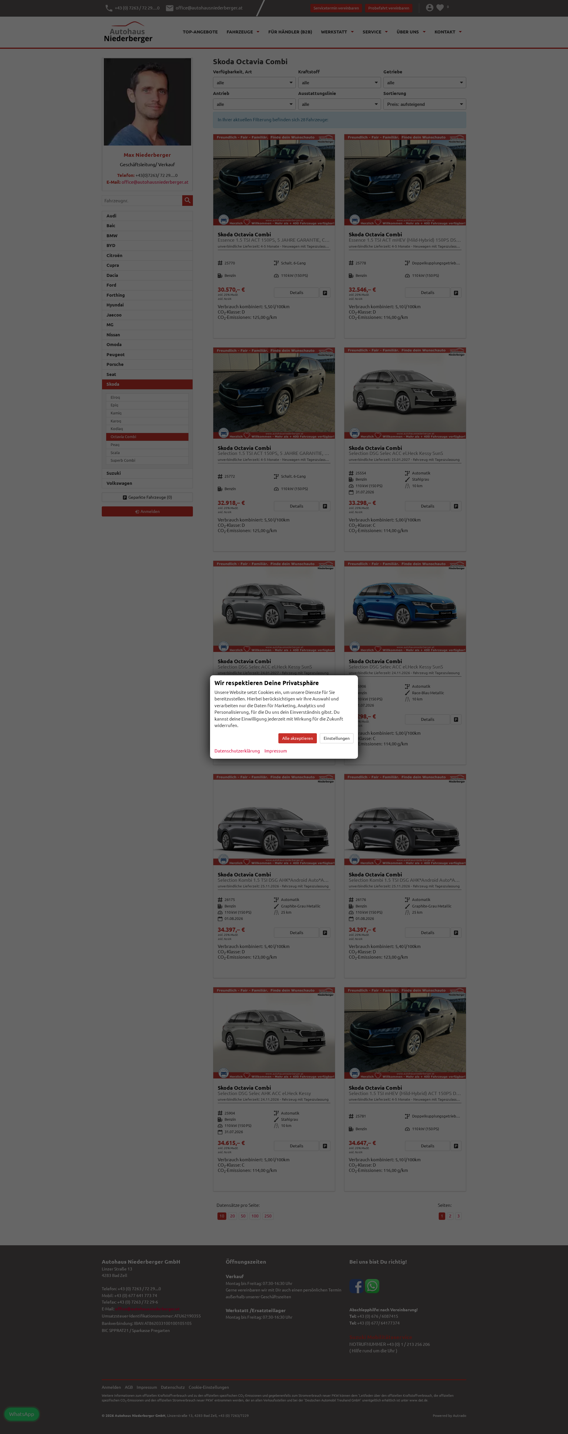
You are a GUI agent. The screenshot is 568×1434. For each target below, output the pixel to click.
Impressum (275, 750)
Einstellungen (337, 738)
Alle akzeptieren (297, 738)
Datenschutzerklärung (237, 750)
